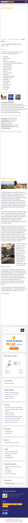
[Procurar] (22, 330)
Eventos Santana (7, 504)
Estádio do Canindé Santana (11, 451)
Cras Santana (8, 470)
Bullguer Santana (9, 398)
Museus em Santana (9, 412)
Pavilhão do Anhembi (11, 205)
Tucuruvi (3, 44)
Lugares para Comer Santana (11, 394)
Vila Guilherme (15, 44)
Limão (7, 45)
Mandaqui (8, 44)
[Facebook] (3, 513)
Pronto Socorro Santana (10, 473)
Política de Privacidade (17, 521)
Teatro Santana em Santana (11, 422)
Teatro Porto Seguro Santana (11, 420)
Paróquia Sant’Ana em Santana (12, 442)
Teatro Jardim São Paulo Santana (12, 418)
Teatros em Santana (9, 414)
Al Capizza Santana (9, 396)
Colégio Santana (9, 431)
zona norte (19, 227)
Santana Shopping (9, 457)
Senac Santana (8, 433)
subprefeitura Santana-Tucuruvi (15, 195)
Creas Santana (8, 471)
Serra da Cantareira (16, 232)
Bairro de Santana (6, 192)
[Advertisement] (14, 24)
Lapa (14, 504)
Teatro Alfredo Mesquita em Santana (13, 416)
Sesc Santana (8, 455)
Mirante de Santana (9, 383)
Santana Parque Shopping (11, 453)
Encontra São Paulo (19, 289)
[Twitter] (6, 513)
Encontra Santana (6, 290)
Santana (3, 237)
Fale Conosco (8, 521)
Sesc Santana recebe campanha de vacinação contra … (16, 494)
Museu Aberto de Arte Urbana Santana (14, 407)
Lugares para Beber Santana (11, 392)
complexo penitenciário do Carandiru (10, 199)
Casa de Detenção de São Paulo (17, 197)
